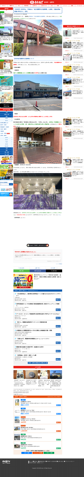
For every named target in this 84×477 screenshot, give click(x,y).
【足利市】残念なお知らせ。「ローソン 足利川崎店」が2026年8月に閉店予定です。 (77, 92)
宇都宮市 (2, 131)
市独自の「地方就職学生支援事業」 (37, 16)
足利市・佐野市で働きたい (21, 290)
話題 (58, 5)
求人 (19, 5)
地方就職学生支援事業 (18, 392)
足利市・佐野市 (49, 2)
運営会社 (36, 461)
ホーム (30, 461)
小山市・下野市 (5, 133)
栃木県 (25, 14)
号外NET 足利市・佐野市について (36, 462)
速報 (72, 5)
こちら (59, 214)
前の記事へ (22, 268)
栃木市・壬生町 (3, 124)
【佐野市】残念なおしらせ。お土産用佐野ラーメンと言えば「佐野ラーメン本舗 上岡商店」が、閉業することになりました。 (77, 69)
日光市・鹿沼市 (3, 129)
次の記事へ (53, 268)
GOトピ (3, 5)
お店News (35, 5)
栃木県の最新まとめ (4, 122)
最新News (12, 5)
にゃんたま (20, 394)
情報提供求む (42, 461)
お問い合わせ (60, 461)
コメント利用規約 (59, 263)
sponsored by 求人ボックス (33, 290)
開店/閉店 (26, 5)
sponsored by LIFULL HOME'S (54, 396)
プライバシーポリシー (69, 461)
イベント (65, 5)
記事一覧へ (37, 268)
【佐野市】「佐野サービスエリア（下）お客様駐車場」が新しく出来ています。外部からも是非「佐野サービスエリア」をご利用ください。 (77, 45)
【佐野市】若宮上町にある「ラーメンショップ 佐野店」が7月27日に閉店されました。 (78, 56)
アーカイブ (79, 5)
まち (52, 5)
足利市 (27, 392)
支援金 (24, 392)
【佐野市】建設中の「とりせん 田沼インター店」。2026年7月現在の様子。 (78, 32)
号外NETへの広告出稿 (51, 461)
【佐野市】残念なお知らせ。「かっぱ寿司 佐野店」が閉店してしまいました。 (6, 23)
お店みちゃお (44, 5)
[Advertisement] (73, 16)
